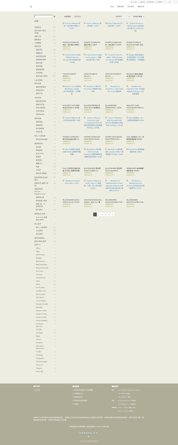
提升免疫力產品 (41, 76)
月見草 (38, 170)
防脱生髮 (39, 132)
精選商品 (37, 27)
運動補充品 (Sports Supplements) (39, 191)
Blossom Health (42, 268)
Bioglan (39, 258)
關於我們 (120, 6)
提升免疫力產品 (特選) (40, 32)
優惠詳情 (141, 6)
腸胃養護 (39, 66)
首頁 (112, 6)
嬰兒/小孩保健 (39, 136)
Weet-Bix (39, 371)
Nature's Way (41, 317)
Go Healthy (40, 287)
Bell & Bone (40, 255)
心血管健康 (38, 80)
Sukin (38, 336)
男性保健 (37, 118)
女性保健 (37, 98)
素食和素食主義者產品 (41, 178)
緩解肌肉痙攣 (41, 59)
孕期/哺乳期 (40, 108)
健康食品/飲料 (39, 214)
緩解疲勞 (39, 125)
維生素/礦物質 (41, 173)
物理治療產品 (39, 238)
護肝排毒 (39, 63)
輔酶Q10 (39, 163)
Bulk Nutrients (41, 264)
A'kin (38, 251)
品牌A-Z (37, 245)
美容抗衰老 (40, 111)
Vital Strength (41, 362)
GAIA (38, 281)
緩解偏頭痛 (40, 69)
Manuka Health (42, 304)
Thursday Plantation (40, 347)
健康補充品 (38, 143)
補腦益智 (39, 53)
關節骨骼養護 (41, 87)
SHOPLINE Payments (92, 441)
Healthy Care (41, 291)
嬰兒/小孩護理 (41, 227)
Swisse (38, 339)
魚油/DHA (40, 153)
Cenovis (39, 274)
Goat (38, 284)
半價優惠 (37, 43)
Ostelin (39, 329)
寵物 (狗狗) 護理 (40, 241)
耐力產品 (39, 210)
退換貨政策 (74, 426)
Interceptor (41, 294)
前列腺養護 (40, 128)
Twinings (39, 355)
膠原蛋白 (39, 160)
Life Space (40, 297)
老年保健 (37, 83)
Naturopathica (42, 320)
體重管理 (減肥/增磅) (41, 184)
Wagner (39, 368)
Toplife (38, 352)
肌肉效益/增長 (41, 201)
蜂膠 (37, 167)
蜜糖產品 (37, 40)
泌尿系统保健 (41, 56)
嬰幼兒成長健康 (41, 139)
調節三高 (39, 93)
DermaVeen (40, 278)
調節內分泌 (40, 114)
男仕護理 (39, 234)
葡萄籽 (38, 157)
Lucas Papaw (41, 301)
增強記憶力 (40, 90)
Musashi (39, 307)
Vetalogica (40, 358)
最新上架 (37, 36)
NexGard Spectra (39, 325)
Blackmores (40, 261)
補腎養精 (39, 122)
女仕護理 (39, 231)
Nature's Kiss (41, 311)
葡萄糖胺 (39, 150)
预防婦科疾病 (41, 101)
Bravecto (39, 271)
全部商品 (67, 16)
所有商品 (130, 6)
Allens (38, 248)
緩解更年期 (40, 104)
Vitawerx (39, 365)
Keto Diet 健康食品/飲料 (41, 218)
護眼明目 (39, 50)
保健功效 (37, 46)
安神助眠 (39, 73)
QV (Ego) (39, 333)
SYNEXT (39, 343)
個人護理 (37, 224)
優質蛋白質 (40, 197)
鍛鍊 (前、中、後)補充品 (41, 205)
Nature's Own (41, 314)
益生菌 (38, 147)
